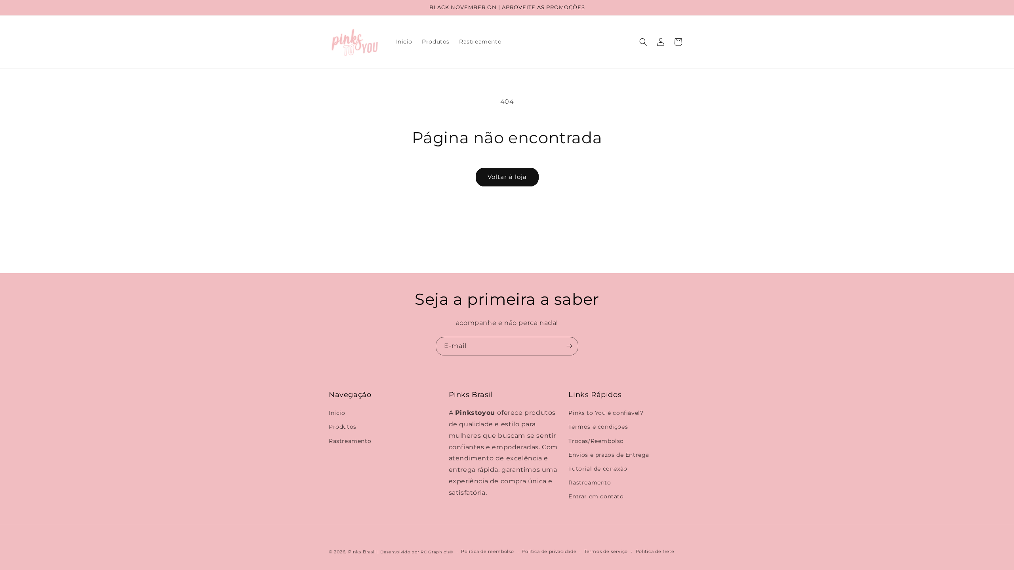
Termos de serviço (606, 551)
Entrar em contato (595, 496)
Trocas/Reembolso (596, 441)
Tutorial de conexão (597, 468)
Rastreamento (350, 441)
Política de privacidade (549, 551)
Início (337, 412)
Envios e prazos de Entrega (608, 454)
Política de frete (655, 551)
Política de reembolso (487, 551)
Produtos (342, 426)
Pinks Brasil (362, 552)
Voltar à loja (507, 176)
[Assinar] (569, 346)
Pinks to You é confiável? (605, 412)
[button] (643, 42)
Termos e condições (598, 426)
